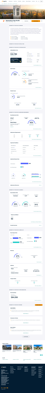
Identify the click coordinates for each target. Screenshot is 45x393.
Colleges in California (5, 359)
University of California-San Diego (37, 351)
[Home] (4, 1)
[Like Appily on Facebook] (4, 387)
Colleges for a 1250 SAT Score (37, 359)
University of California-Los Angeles (27, 351)
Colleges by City (19, 369)
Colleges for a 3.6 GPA (16, 359)
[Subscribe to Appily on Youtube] (7, 387)
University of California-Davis (6, 350)
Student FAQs (11, 370)
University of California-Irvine (17, 350)
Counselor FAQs (12, 371)
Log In (41, 1)
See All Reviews (26, 336)
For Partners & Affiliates (13, 369)
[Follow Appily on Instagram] (1, 387)
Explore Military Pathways (14, 61)
